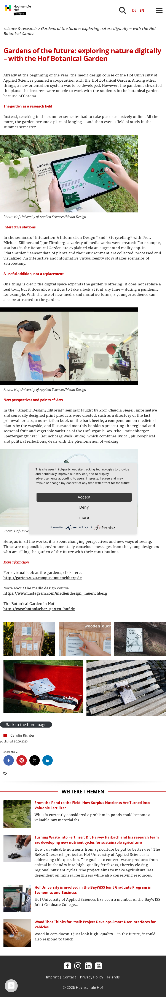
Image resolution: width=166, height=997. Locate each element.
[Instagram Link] (77, 965)
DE (134, 10)
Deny (84, 507)
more (84, 517)
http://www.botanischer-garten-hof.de (39, 609)
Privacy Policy (91, 977)
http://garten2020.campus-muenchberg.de (42, 578)
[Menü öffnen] (159, 10)
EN (141, 10)
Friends (113, 977)
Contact (69, 977)
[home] (19, 19)
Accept (84, 497)
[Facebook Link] (67, 965)
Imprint (52, 977)
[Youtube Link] (98, 965)
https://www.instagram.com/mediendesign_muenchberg (55, 593)
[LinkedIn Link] (88, 965)
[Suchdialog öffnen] (122, 10)
